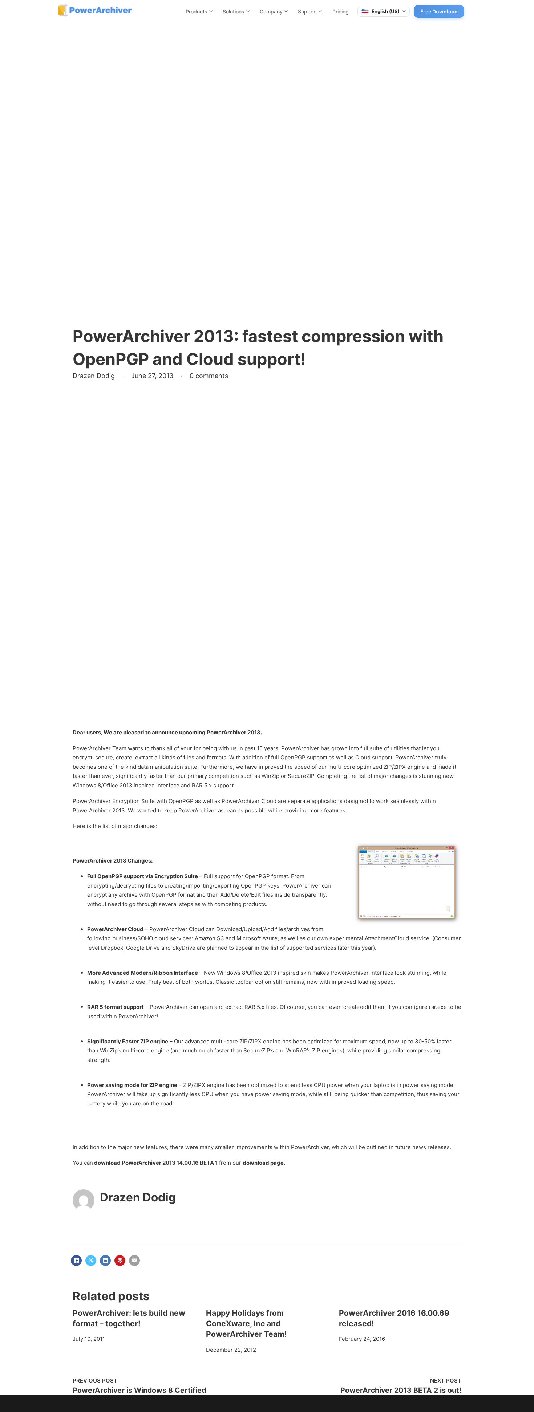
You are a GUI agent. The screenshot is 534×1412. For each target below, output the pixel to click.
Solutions (233, 11)
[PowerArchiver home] (95, 10)
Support (307, 11)
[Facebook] (76, 1260)
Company (271, 11)
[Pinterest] (119, 1260)
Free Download (439, 11)
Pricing (340, 11)
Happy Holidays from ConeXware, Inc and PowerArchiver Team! (246, 1323)
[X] (90, 1260)
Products (196, 11)
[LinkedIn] (105, 1260)
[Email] (134, 1260)
